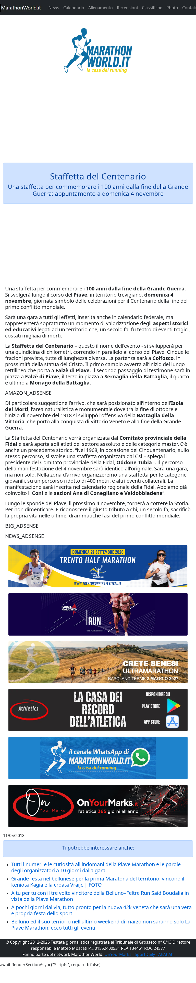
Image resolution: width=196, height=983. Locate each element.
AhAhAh (166, 954)
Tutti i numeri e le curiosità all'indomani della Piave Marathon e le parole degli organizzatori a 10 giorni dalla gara (96, 867)
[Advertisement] (98, 121)
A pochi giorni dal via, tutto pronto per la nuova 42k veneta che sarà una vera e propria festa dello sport (101, 910)
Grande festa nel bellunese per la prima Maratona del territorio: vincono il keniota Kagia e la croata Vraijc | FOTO (97, 881)
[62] (98, 614)
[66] (98, 566)
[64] (98, 710)
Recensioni (127, 7)
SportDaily (145, 954)
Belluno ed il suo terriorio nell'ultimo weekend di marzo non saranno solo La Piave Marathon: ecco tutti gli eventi (100, 924)
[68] (98, 806)
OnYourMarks (117, 954)
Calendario (73, 7)
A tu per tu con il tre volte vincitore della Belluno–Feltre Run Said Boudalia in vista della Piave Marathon (100, 895)
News (53, 7)
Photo (172, 7)
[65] (98, 758)
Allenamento (100, 7)
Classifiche (152, 7)
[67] (98, 662)
